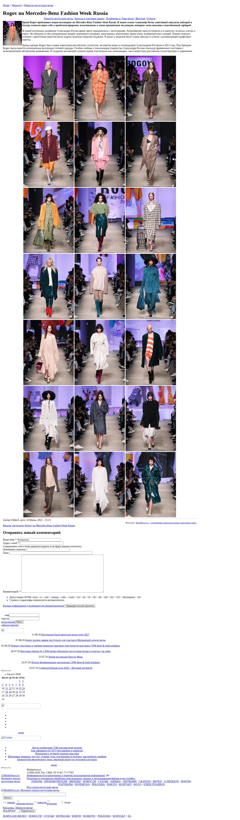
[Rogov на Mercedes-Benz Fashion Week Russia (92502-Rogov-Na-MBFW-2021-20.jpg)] (151, 516)
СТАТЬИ (103, 781)
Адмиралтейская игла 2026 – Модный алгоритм (65, 668)
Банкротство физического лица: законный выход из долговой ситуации (57, 759)
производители (24, 803)
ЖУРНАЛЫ (63, 816)
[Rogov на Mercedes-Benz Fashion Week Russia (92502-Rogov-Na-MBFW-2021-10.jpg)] (99, 318)
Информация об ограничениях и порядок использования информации (66, 775)
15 (20, 688)
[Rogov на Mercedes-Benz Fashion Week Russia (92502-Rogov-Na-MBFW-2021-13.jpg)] (99, 384)
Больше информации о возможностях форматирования (33, 605)
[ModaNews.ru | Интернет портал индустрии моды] (14, 781)
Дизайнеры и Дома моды (120, 18)
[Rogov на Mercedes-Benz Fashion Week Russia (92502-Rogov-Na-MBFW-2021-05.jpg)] (151, 186)
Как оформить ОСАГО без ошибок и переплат (57, 750)
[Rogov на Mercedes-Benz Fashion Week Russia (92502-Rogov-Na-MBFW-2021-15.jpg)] (48, 450)
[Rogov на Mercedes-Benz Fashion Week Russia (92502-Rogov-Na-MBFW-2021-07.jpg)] (99, 252)
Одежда (151, 18)
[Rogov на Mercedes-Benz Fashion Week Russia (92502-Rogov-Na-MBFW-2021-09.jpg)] (48, 318)
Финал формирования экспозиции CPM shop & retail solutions (65, 662)
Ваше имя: (9, 539)
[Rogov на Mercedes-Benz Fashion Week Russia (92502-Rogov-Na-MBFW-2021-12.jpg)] (48, 384)
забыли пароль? (10, 625)
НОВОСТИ (89, 781)
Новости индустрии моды (38, 5)
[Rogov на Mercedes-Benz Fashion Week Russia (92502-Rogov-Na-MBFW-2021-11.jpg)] (151, 318)
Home (6, 5)
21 (17, 692)
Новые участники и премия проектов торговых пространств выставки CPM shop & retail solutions (65, 645)
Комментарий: (12, 591)
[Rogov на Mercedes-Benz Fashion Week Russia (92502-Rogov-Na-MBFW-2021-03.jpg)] (48, 186)
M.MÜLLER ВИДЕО (15, 816)
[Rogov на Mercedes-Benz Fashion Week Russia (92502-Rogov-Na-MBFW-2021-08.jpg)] (151, 252)
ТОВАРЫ (36, 781)
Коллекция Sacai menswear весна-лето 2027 (65, 634)
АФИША (115, 781)
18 (6, 692)
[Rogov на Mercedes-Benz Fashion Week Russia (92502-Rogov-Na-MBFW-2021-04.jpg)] (99, 186)
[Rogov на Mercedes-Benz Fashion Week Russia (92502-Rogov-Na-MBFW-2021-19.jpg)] (99, 516)
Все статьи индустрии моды (42, 787)
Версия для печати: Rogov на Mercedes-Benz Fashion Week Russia (39, 525)
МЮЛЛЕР (75, 781)
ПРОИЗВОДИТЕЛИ (55, 781)
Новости (17, 5)
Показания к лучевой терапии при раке (57, 753)
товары (11, 802)
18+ (130, 816)
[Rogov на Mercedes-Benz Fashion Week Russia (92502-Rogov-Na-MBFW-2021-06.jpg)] (48, 252)
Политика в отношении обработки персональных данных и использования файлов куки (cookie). (81, 778)
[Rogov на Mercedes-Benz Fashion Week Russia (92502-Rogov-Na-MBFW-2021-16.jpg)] (99, 450)
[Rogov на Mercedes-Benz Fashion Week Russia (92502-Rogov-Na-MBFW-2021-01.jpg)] (48, 120)
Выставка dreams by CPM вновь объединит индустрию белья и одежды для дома (65, 651)
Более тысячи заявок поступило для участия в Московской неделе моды (65, 640)
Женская (140, 18)
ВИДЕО (157, 781)
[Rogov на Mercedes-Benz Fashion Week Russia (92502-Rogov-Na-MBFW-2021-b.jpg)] (99, 120)
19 (10, 692)
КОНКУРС (89, 816)
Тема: (6, 552)
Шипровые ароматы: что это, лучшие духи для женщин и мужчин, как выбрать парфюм (57, 756)
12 (10, 688)
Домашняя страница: (15, 549)
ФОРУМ (186, 781)
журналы (52, 803)
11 (6, 688)
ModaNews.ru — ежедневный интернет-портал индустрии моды (166, 523)
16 (23, 688)
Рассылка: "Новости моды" (18, 807)
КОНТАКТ (125, 784)
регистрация (8, 622)
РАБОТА (112, 784)
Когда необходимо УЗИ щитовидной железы (57, 747)
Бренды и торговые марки (89, 18)
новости (42, 802)
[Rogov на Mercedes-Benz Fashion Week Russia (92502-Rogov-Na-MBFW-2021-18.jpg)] (48, 516)
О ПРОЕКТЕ (171, 781)
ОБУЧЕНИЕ (130, 781)
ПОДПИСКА (82, 784)
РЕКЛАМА (98, 784)
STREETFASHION (154, 784)
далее (21, 732)
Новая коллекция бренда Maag (65, 656)
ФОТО (137, 784)
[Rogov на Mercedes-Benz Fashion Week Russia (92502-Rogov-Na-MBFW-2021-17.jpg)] (151, 450)
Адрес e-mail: (11, 543)
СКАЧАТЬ (145, 781)
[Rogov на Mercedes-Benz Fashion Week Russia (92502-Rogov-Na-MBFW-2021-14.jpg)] (151, 384)
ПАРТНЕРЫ (65, 784)
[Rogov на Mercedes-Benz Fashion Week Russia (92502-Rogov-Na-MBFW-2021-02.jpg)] (151, 120)
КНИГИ (76, 816)
